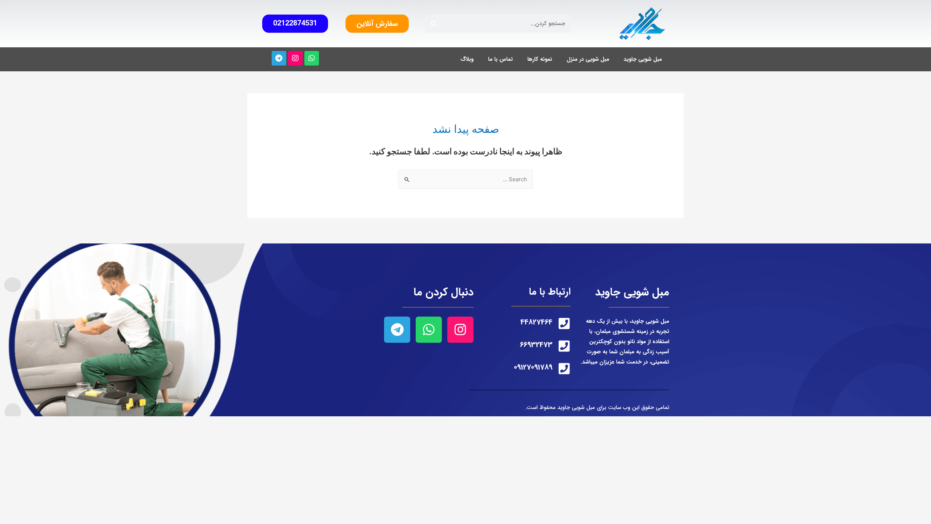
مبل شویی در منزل (588, 59)
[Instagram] (295, 58)
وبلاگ (467, 59)
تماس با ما (500, 59)
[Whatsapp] (311, 58)
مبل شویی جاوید (643, 59)
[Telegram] (279, 58)
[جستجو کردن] (433, 24)
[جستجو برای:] (465, 179)
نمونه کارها (539, 59)
